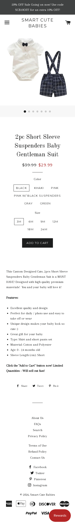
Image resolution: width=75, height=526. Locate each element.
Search (37, 430)
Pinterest (39, 479)
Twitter (40, 473)
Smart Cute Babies (37, 23)
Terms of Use (38, 445)
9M (43, 221)
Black (21, 188)
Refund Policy (37, 451)
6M (31, 221)
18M (31, 229)
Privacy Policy (37, 436)
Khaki (39, 188)
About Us (37, 418)
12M (55, 221)
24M (44, 229)
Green (45, 203)
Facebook (40, 467)
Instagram (39, 485)
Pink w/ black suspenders (37, 195)
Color (37, 179)
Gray (28, 203)
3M (19, 221)
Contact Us (37, 458)
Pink (55, 188)
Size (37, 213)
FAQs (37, 424)
